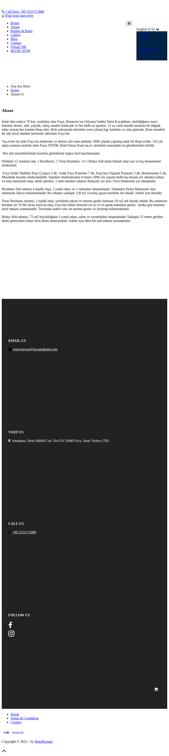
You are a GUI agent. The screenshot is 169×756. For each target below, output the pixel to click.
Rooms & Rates (22, 31)
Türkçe (145, 35)
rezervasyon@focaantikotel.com (35, 349)
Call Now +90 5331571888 (25, 11)
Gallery (16, 35)
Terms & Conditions (25, 718)
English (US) (149, 49)
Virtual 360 (18, 47)
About (15, 27)
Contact (16, 43)
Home (15, 23)
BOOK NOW (20, 51)
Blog (14, 39)
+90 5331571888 (24, 532)
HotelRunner (44, 741)
